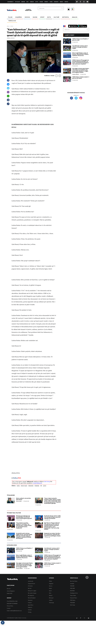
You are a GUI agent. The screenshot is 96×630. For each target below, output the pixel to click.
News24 (61, 1)
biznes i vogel (24, 485)
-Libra (54, 23)
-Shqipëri (42, 23)
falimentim (30, 485)
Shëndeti (46, 1)
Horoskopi (56, 1)
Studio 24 (30, 607)
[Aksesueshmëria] (2, 622)
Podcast (30, 602)
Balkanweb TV (10, 1)
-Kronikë (17, 20)
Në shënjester (31, 595)
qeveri (44, 485)
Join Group (47, 481)
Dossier (41, 1)
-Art (54, 20)
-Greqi (34, 20)
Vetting (29, 612)
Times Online (73, 595)
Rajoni (35, 17)
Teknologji (12, 20)
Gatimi (51, 1)
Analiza (74, 17)
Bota (49, 17)
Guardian (72, 583)
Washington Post (74, 593)
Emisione (23, 1)
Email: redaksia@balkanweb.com (14, 610)
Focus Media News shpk (12, 601)
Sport (42, 17)
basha (18, 485)
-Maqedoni (35, 23)
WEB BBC (72, 586)
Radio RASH (9, 593)
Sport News (30, 605)
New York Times (73, 581)
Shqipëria (18, 17)
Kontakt (66, 1)
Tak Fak (29, 609)
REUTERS (72, 590)
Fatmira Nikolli (19, 568)
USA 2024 (49, 20)
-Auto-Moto (11, 24)
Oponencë (30, 600)
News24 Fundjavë (31, 597)
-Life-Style (64, 23)
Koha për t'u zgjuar (32, 590)
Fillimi (10, 17)
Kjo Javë (29, 588)
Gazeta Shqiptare (11, 591)
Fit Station (30, 586)
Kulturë (56, 17)
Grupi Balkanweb (37, 483)
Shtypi (36, 1)
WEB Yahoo (72, 600)
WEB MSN (72, 602)
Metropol (65, 17)
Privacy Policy (10, 606)
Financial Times (73, 597)
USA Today (72, 605)
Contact (8, 608)
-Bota (41, 20)
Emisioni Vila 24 (31, 583)
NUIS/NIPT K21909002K (12, 603)
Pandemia (37, 485)
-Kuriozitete (65, 20)
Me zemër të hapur (32, 593)
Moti (27, 1)
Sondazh (32, 1)
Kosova (27, 17)
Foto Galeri (17, 1)
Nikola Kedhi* (19, 501)
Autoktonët (30, 581)
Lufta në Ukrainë (49, 24)
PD (41, 485)
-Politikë (17, 23)
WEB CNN (72, 588)
